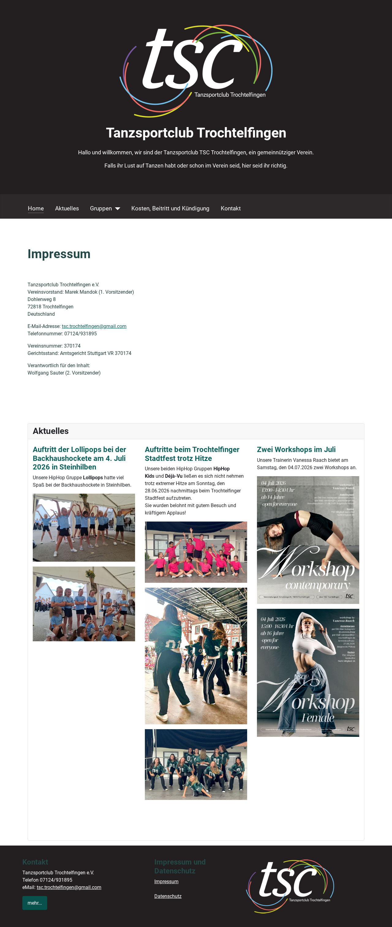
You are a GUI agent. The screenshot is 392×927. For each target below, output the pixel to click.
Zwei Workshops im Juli (296, 449)
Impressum (166, 881)
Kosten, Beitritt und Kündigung (170, 208)
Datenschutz (168, 896)
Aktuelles (67, 208)
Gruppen (101, 208)
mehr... (35, 903)
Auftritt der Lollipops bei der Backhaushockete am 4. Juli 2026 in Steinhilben (79, 458)
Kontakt (231, 208)
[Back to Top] (381, 915)
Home (36, 208)
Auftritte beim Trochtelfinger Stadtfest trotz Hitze (192, 454)
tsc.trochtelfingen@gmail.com (94, 326)
